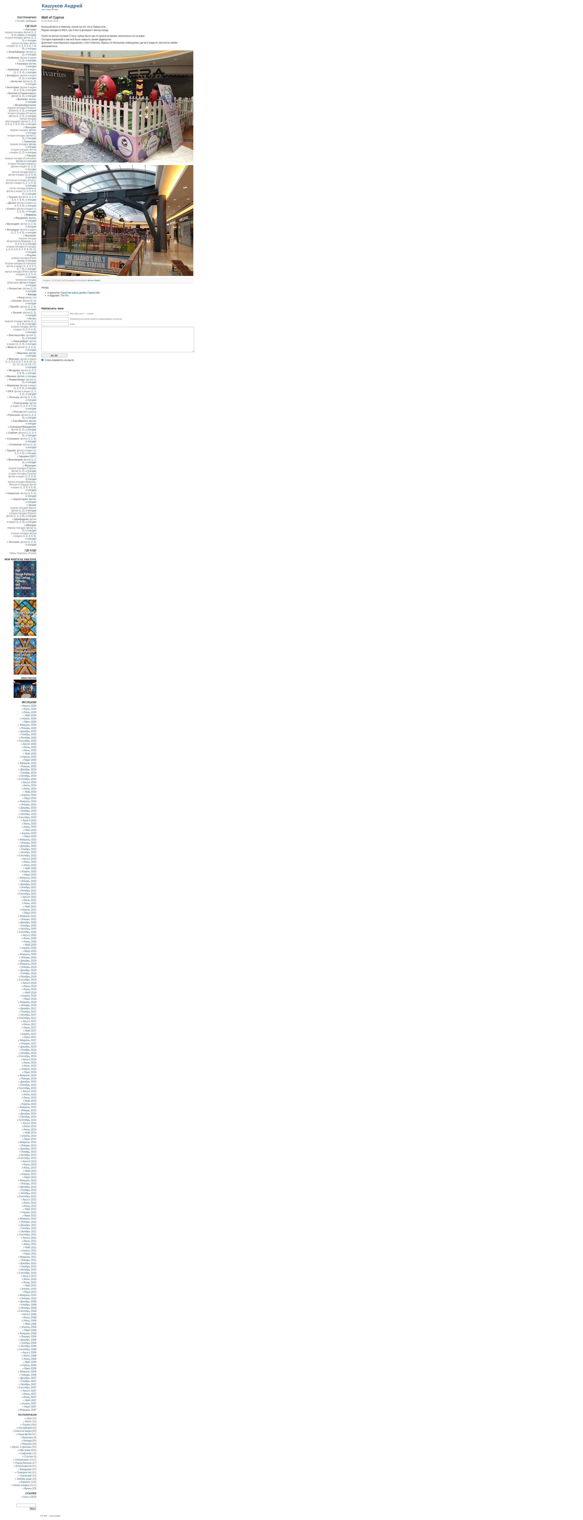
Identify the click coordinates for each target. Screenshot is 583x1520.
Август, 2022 (29, 858)
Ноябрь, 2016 (28, 1050)
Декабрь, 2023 (28, 807)
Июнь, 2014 (30, 1129)
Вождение (26, 1469)
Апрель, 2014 (29, 1136)
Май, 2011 (30, 1247)
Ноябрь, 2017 (28, 1011)
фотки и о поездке (26, 161)
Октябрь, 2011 (28, 1231)
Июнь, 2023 (30, 827)
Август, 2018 (29, 983)
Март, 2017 (30, 1037)
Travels (26, 1424)
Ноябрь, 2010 (28, 1266)
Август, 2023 (29, 820)
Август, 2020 (29, 935)
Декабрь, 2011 (28, 1225)
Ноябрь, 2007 (28, 1381)
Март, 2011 (30, 1253)
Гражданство (24, 1472)
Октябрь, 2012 (28, 1193)
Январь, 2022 (28, 881)
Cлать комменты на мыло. (59, 360)
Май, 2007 (30, 1400)
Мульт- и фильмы (22, 1447)
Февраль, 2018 (28, 1002)
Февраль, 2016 (28, 1075)
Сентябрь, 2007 (27, 1387)
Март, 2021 (30, 913)
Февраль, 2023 (28, 839)
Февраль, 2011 (28, 1257)
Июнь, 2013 (30, 1167)
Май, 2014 (30, 1132)
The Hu (64, 295)
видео (20, 35)
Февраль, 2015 (28, 1107)
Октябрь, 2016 (28, 1053)
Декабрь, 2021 (28, 884)
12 (14, 364)
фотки (32, 63)
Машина (27, 1443)
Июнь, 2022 (30, 865)
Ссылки (28, 1456)
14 (21, 364)
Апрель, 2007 (29, 1403)
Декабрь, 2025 (28, 731)
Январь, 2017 (28, 1043)
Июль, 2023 (30, 823)
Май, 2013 (30, 1171)
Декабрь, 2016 (28, 1046)
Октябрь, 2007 (28, 1384)
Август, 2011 (29, 1237)
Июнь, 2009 (30, 1320)
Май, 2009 (30, 1323)
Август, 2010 (29, 1276)
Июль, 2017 (30, 1024)
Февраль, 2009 (28, 1333)
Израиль (25, 1482)
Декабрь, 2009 (28, 1301)
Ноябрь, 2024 (28, 772)
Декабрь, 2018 (28, 970)
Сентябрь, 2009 (27, 1311)
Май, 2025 (30, 753)
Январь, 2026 (28, 728)
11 (34, 249)
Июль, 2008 (30, 1355)
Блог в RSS (29, 1497)
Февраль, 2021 (28, 916)
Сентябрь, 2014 (27, 1120)
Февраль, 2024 (28, 801)
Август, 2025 (29, 744)
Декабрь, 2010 (28, 1263)
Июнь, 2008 (30, 1359)
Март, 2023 (30, 836)
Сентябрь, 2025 (27, 741)
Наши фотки (25, 1434)
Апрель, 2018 (29, 995)
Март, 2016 (30, 1072)
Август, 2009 (29, 1314)
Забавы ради (24, 1479)
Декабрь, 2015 (28, 1081)
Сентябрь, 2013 (27, 1158)
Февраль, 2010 (28, 1295)
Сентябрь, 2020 (27, 932)
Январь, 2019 (28, 967)
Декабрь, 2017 (28, 1008)
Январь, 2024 (28, 804)
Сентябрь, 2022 (27, 855)
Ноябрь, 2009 (28, 1304)
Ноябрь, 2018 (28, 973)
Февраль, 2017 (28, 1040)
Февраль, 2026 (28, 725)
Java (29, 1418)
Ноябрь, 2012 (28, 1190)
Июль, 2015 (30, 1094)
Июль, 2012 (30, 1202)
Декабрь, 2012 (28, 1187)
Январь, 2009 (28, 1336)
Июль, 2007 (30, 1394)
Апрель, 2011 (29, 1250)
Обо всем (24, 1450)
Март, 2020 (30, 951)
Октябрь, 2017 (28, 1014)
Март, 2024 (30, 798)
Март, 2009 (30, 1330)
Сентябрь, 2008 (27, 1349)
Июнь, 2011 (30, 1244)
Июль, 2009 (30, 1317)
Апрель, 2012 (29, 1212)
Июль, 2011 (30, 1241)
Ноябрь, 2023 (28, 811)
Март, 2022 (30, 874)
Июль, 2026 (30, 709)
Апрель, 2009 (29, 1327)
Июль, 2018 (30, 986)
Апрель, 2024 (29, 795)
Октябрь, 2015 (28, 1085)
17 (33, 364)
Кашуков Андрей (62, 5)
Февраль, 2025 (28, 763)
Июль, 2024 (30, 785)
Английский (25, 1428)
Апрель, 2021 (29, 909)
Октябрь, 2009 (28, 1308)
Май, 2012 (30, 1209)
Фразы (28, 1488)
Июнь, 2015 (30, 1097)
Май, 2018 (30, 992)
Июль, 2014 (30, 1126)
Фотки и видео (21, 1485)
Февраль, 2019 (28, 964)
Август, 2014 (29, 1123)
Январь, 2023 (28, 842)
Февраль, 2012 (28, 1218)
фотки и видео (28, 282)
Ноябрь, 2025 (28, 734)
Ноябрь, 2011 (28, 1228)
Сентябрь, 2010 (27, 1273)
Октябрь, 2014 (28, 1116)
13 (18, 364)
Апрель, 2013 (29, 1174)
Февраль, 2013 (28, 1180)
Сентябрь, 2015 (27, 1088)
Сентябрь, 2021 (27, 893)
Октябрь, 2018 (28, 976)
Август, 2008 (29, 1352)
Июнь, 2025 (30, 750)
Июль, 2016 (30, 1062)
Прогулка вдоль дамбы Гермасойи (80, 292)
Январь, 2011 (28, 1260)
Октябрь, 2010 (28, 1269)
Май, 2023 (30, 830)
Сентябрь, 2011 (27, 1234)
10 (22, 124)
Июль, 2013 (30, 1164)
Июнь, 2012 (30, 1206)
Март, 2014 (30, 1139)
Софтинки (26, 1453)
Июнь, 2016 (30, 1065)
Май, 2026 (30, 715)
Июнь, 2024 (30, 788)
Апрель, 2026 (29, 718)
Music (28, 1421)
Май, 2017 (30, 1030)
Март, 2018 (30, 999)
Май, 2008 (30, 1362)
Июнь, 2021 (30, 903)
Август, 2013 (29, 1161)
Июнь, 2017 (30, 1027)
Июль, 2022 (30, 862)
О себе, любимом (26, 21)
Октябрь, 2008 (28, 1346)
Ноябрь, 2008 (28, 1343)
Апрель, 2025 (29, 756)
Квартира (27, 1437)
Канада (27, 1440)
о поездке (31, 35)
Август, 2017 (29, 1021)
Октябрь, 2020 (28, 928)
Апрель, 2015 (29, 1104)
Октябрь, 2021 (28, 890)
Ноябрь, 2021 (28, 887)
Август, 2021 (29, 897)
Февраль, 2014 (28, 1142)
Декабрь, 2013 (28, 1148)
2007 (33, 456)
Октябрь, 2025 (28, 737)
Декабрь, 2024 (28, 769)
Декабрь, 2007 (28, 1378)
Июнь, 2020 (30, 941)
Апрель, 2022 (29, 871)
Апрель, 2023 (29, 833)
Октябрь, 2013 (28, 1155)
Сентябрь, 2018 (27, 979)
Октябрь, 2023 (28, 814)
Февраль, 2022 (28, 878)
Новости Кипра (23, 1431)
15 (25, 364)
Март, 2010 (30, 1292)
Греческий (26, 1475)
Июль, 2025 (30, 747)
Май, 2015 (30, 1100)
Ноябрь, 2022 (28, 849)
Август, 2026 (29, 705)
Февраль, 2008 (28, 1371)
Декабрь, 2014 (28, 1113)
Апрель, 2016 (29, 1069)
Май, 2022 (30, 868)
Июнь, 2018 (30, 989)
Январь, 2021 (28, 919)
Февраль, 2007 (28, 1410)
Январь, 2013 (28, 1183)
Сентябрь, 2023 (27, 817)
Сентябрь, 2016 (27, 1056)
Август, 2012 (29, 1199)
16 (29, 364)
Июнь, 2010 (30, 1282)
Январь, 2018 (28, 1005)
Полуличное (22, 1459)
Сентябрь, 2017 (27, 1018)
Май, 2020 (30, 944)
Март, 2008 (30, 1368)
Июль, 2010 (30, 1279)
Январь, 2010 (28, 1298)
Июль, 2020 (30, 938)
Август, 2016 (29, 1059)
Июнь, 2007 (30, 1397)
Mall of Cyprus (52, 17)
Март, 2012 (30, 1215)
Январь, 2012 (28, 1222)
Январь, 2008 (28, 1374)
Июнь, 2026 (30, 712)
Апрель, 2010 (29, 1288)
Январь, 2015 (28, 1110)
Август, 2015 (29, 1091)
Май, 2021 (30, 906)
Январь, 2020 (28, 957)
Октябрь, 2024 (28, 776)
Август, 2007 (29, 1390)
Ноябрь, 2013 (28, 1151)
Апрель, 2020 (29, 948)
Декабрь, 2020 (28, 922)
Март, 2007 (30, 1406)
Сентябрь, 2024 (27, 779)
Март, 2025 (30, 760)
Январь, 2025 (28, 766)
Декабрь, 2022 (28, 846)
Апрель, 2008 (29, 1365)
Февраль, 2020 (28, 954)
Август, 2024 (29, 782)
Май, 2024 (30, 791)
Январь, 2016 (28, 1078)
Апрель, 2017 (29, 1034)
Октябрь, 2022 (28, 852)
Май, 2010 (30, 1285)
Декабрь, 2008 (28, 1339)
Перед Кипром (23, 1463)
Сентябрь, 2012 (27, 1196)
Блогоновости (24, 1466)
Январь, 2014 (28, 1145)
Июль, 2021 (30, 900)
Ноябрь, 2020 (28, 925)
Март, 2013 (30, 1177)
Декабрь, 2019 (28, 960)
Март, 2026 (30, 721)
